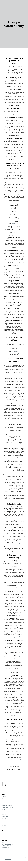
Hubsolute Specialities (7, 800)
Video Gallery (5, 820)
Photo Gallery (5, 818)
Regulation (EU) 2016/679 (11, 768)
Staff (3, 798)
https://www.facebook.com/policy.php (14, 543)
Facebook (4, 832)
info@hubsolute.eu (15, 223)
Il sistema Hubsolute (6, 803)
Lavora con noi (5, 825)
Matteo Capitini (8, 859)
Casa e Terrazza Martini (7, 807)
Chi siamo (4, 796)
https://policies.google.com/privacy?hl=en (14, 759)
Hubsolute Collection (7, 805)
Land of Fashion (6, 809)
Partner (4, 814)
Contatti (4, 823)
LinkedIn (4, 835)
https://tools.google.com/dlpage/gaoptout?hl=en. (14, 636)
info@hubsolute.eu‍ (15, 351)
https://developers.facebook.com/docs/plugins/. (14, 517)
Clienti (3, 812)
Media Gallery (5, 816)
